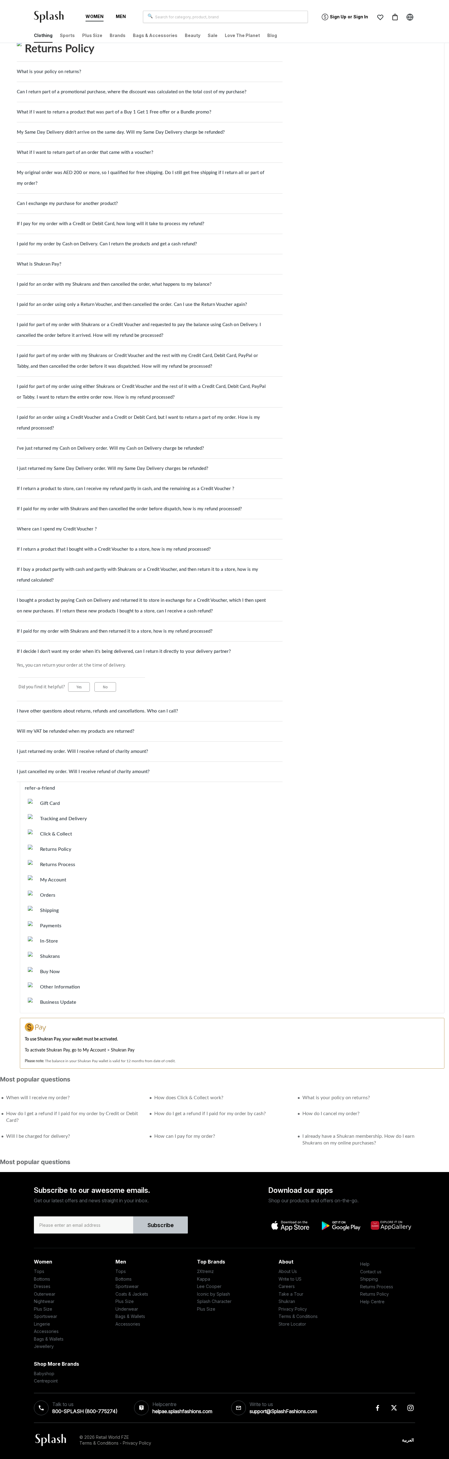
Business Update (58, 1002)
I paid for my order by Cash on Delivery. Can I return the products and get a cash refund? (107, 244)
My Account (53, 879)
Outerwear (44, 1294)
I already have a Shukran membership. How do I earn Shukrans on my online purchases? (358, 1139)
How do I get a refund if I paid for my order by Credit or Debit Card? (72, 1117)
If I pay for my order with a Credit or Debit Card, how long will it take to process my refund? (110, 223)
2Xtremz (205, 1271)
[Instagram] (410, 1408)
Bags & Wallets (49, 1339)
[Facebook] (377, 1408)
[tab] (150, 72)
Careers (287, 1286)
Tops (39, 1271)
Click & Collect (56, 834)
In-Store (49, 941)
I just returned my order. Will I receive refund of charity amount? (82, 751)
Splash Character (214, 1301)
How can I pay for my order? (184, 1136)
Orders (47, 895)
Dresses (42, 1286)
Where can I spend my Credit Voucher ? (57, 529)
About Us (288, 1271)
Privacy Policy (293, 1309)
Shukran (287, 1301)
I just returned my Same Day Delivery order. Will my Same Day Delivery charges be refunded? (112, 468)
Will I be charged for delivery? (38, 1136)
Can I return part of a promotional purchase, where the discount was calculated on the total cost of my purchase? (131, 92)
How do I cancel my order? (331, 1113)
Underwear (126, 1309)
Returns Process (57, 864)
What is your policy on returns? (49, 71)
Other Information (60, 986)
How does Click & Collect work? (188, 1097)
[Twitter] (394, 1408)
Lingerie (42, 1324)
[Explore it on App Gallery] (391, 1225)
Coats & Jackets (131, 1294)
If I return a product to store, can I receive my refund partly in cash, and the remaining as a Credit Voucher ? (125, 488)
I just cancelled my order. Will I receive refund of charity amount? (83, 771)
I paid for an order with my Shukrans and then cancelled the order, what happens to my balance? (114, 284)
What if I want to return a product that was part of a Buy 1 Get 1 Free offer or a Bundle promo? (114, 112)
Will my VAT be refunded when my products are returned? (75, 731)
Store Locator (292, 1324)
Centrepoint (46, 1380)
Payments (50, 925)
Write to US (290, 1279)
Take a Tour (291, 1294)
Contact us (370, 1271)
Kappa (203, 1279)
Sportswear (45, 1316)
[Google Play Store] (340, 1225)
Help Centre (372, 1301)
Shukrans (50, 956)
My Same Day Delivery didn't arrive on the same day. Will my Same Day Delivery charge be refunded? (121, 132)
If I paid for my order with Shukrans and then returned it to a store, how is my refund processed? (115, 631)
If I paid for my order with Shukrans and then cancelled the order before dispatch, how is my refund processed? (129, 509)
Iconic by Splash (213, 1294)
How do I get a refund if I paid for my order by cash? (210, 1113)
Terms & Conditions (298, 1316)
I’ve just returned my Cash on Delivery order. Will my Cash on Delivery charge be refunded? (110, 448)
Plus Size (43, 1309)
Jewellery (44, 1346)
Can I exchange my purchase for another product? (67, 203)
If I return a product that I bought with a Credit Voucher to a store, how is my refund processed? (114, 549)
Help (365, 1264)
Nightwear (44, 1301)
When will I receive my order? (38, 1097)
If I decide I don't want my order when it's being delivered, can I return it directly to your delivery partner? (124, 651)
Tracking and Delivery (63, 818)
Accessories (46, 1331)
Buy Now (50, 971)
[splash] (51, 18)
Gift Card (50, 803)
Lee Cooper (209, 1286)
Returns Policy (55, 849)
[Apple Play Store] (290, 1225)
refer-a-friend (40, 788)
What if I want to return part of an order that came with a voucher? (85, 152)
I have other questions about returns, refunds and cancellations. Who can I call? (97, 711)
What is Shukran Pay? (39, 264)
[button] (380, 17)
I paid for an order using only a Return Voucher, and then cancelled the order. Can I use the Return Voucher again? (132, 304)
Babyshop (44, 1373)
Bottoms (42, 1279)
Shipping (49, 910)
